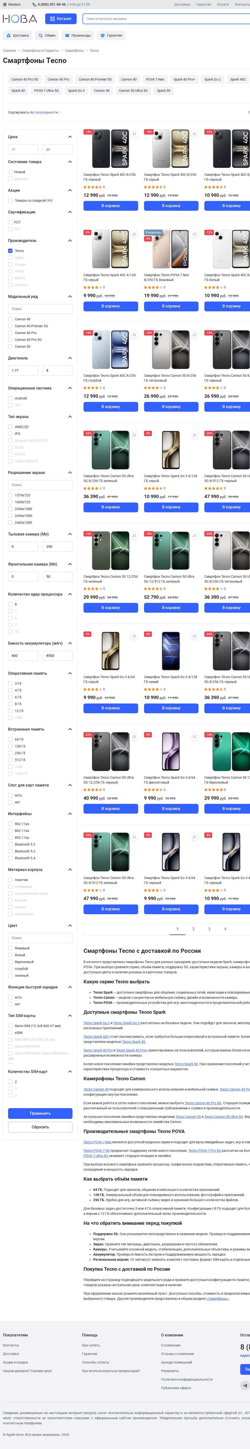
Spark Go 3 (76, 91)
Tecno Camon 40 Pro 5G (203, 1103)
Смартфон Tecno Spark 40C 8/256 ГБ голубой (109, 378)
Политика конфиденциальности (187, 1379)
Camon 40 (129, 79)
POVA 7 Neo (155, 79)
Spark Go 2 (212, 79)
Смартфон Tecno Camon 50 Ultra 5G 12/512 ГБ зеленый (169, 579)
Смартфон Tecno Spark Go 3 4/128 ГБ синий (170, 679)
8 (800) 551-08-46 (52, 4)
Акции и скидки (15, 1362)
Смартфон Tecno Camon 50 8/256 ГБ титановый (170, 378)
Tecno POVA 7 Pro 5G (204, 1151)
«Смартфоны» (218, 1299)
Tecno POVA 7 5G (96, 1151)
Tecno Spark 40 (133, 1042)
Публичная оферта (176, 1388)
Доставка (182, 4)
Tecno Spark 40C (96, 1037)
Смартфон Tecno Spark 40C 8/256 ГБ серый (170, 177)
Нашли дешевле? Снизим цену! (27, 1371)
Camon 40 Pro (58, 79)
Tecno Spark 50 (186, 1064)
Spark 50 (163, 91)
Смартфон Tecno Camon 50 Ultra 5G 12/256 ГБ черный (108, 780)
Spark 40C (238, 79)
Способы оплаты (95, 1362)
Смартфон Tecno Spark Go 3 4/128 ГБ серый (170, 478)
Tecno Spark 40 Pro (98, 1050)
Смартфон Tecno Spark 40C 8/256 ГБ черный (109, 177)
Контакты (11, 1345)
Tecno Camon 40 (96, 1089)
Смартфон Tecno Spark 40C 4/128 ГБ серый (109, 277)
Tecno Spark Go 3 (126, 1023)
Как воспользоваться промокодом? (111, 1371)
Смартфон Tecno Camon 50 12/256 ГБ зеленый (110, 579)
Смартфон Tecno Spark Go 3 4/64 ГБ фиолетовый (169, 780)
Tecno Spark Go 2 (96, 1023)
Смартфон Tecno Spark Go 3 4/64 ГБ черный (169, 880)
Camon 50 (102, 91)
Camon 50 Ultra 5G (133, 91)
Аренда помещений (176, 1362)
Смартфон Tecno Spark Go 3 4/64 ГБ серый (109, 679)
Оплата (223, 4)
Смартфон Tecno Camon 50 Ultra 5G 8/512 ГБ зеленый (108, 880)
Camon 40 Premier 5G (95, 79)
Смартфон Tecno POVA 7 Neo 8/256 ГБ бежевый (166, 277)
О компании (170, 1345)
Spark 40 (18, 91)
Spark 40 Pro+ (184, 79)
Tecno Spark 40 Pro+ (131, 1050)
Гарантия (203, 4)
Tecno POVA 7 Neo (97, 1142)
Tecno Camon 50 (188, 1117)
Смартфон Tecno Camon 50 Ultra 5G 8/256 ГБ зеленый (108, 478)
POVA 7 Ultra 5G (46, 91)
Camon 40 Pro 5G (24, 79)
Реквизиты (170, 1371)
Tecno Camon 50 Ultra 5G (223, 1117)
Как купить (91, 1345)
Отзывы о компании (177, 1354)
